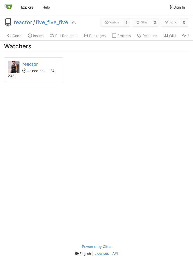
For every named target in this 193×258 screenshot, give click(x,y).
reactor (23, 22)
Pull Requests (66, 36)
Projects (124, 36)
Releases (149, 36)
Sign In (179, 7)
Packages (97, 36)
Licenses (101, 253)
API (115, 253)
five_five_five (52, 22)
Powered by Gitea (96, 246)
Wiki (172, 36)
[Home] (8, 7)
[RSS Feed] (74, 22)
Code (17, 36)
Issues (38, 36)
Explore (27, 7)
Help (46, 7)
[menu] (83, 253)
